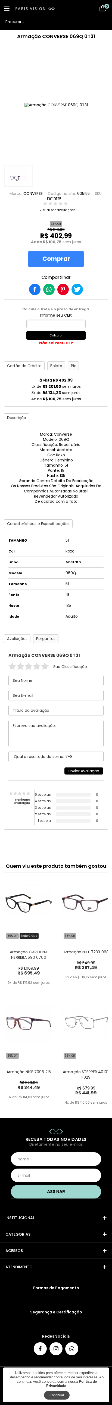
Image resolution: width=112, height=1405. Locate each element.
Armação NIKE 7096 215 (29, 1072)
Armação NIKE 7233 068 (86, 952)
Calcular (56, 335)
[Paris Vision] (41, 8)
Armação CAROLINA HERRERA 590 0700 (28, 954)
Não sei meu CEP (56, 343)
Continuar (56, 1395)
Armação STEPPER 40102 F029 (86, 1074)
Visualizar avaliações (57, 210)
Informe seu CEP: (56, 315)
